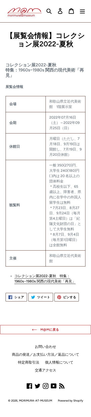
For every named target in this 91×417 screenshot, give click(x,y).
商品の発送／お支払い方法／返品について (45, 354)
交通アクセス (45, 370)
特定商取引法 (28, 362)
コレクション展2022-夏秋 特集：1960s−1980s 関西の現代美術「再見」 (45, 278)
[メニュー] (82, 11)
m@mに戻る (49, 329)
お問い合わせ (45, 347)
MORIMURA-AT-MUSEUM (35, 400)
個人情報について (59, 362)
